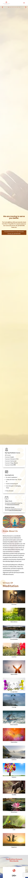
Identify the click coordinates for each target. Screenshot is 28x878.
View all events (9, 490)
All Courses (8, 455)
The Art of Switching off (12, 483)
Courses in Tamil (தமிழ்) (10, 461)
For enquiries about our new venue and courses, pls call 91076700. (14, 232)
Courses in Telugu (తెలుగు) (11, 463)
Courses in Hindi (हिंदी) (10, 465)
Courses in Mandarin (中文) (12, 459)
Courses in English (9, 457)
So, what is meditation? (11, 477)
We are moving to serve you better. (14, 217)
